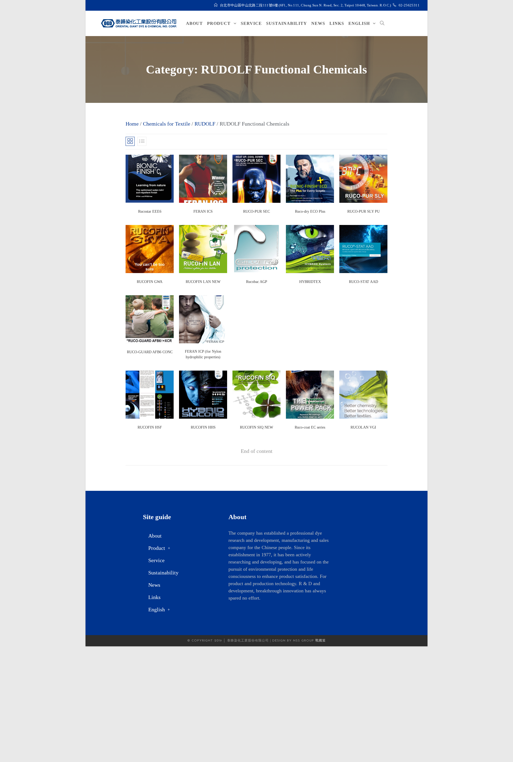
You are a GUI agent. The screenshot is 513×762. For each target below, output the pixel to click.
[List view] (141, 141)
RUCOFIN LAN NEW (203, 282)
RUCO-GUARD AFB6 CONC (150, 352)
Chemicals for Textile (166, 124)
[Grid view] (130, 141)
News (154, 585)
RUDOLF (205, 124)
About (155, 536)
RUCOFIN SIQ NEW (256, 427)
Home (132, 124)
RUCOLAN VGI (363, 427)
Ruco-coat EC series (310, 427)
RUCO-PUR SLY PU (363, 211)
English (156, 609)
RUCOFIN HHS (203, 427)
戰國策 (320, 640)
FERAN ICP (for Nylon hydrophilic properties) (203, 354)
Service (156, 560)
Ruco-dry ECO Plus (310, 211)
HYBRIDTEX (310, 282)
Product (156, 548)
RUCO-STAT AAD (363, 282)
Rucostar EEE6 (149, 211)
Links (154, 597)
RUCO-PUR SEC (256, 211)
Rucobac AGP (256, 282)
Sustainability (163, 573)
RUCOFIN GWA (149, 282)
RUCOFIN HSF (150, 427)
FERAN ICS (203, 211)
